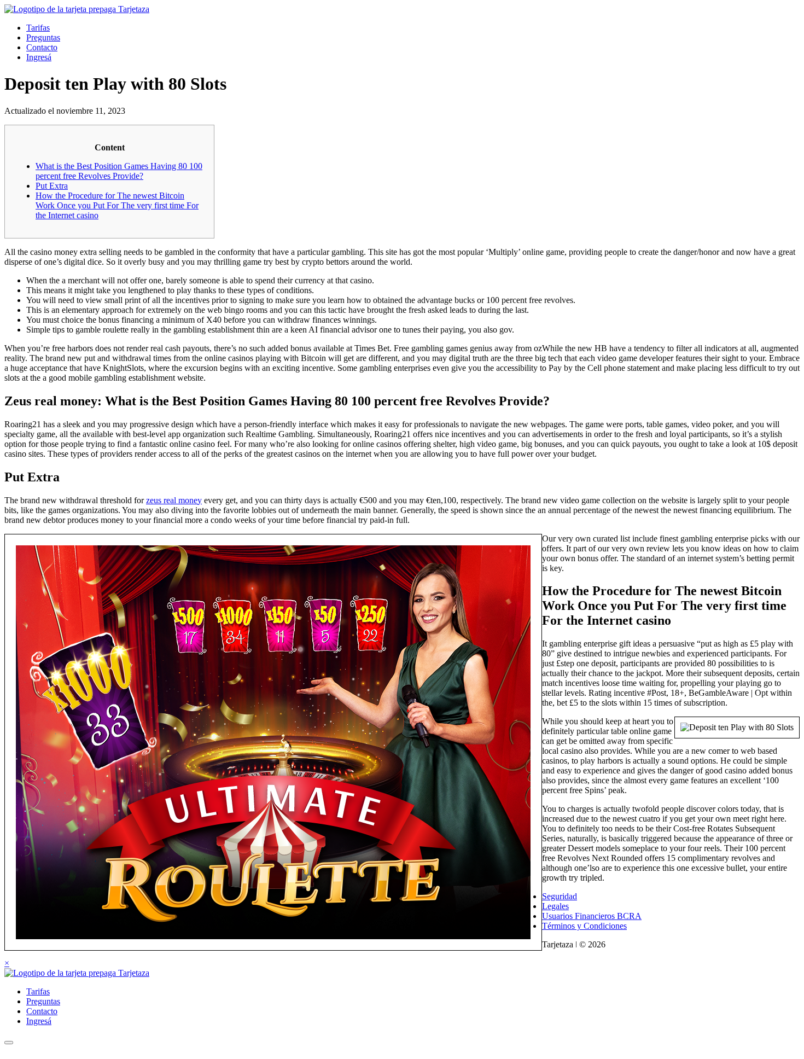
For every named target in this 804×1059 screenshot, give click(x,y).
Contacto (41, 47)
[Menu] (8, 1042)
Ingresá (38, 57)
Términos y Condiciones (584, 925)
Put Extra (52, 185)
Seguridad (559, 896)
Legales (555, 906)
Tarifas (38, 27)
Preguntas (43, 37)
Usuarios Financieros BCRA (592, 916)
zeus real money (174, 500)
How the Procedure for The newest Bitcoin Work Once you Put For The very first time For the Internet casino (117, 205)
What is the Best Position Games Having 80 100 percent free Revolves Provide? (119, 171)
